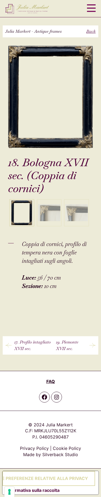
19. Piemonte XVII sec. (67, 345)
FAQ (50, 381)
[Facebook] (44, 397)
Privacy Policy (34, 448)
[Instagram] (56, 397)
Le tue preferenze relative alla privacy (45, 478)
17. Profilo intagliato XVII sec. (32, 345)
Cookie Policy (67, 448)
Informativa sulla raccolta (33, 490)
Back (91, 31)
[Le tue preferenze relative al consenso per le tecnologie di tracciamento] (9, 492)
